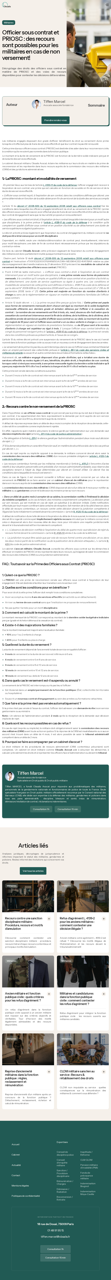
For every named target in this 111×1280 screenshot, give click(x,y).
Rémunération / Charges (65, 1182)
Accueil (15, 1144)
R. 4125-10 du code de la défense (90, 511)
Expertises (62, 1142)
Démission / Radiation (63, 1190)
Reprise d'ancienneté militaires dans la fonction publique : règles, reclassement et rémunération (21, 1078)
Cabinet (16, 1154)
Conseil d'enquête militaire (62, 1162)
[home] (6, 4)
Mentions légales (20, 1185)
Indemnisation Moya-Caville (88, 1193)
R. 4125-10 (59, 532)
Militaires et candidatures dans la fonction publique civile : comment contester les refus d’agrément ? (77, 999)
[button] (107, 4)
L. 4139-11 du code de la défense (60, 185)
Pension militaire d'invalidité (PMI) (89, 1166)
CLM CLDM (86, 1159)
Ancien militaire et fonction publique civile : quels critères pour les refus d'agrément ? (24, 997)
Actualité (16, 1165)
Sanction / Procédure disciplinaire (63, 1173)
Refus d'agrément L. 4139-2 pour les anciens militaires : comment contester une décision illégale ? (77, 923)
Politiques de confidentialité (26, 1195)
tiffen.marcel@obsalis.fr (55, 1236)
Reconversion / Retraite (65, 1198)
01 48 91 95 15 (55, 1230)
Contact (16, 1175)
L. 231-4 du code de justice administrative (60, 433)
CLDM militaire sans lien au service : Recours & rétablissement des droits (77, 1075)
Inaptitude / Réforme (86, 1153)
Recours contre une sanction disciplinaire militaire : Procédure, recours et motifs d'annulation (24, 923)
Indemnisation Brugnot (88, 1185)
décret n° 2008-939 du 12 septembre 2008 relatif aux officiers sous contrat (59, 205)
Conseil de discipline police (65, 1153)
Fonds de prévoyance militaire (86, 1175)
